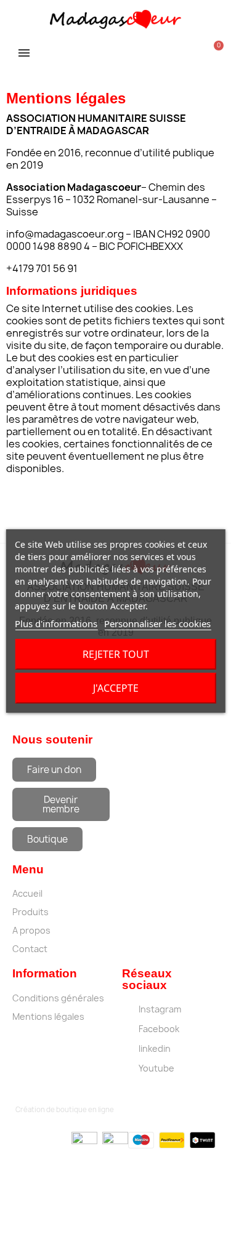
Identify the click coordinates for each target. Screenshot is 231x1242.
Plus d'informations (56, 623)
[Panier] (213, 50)
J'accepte (116, 688)
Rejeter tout (116, 654)
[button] (54, 770)
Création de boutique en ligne (64, 1109)
